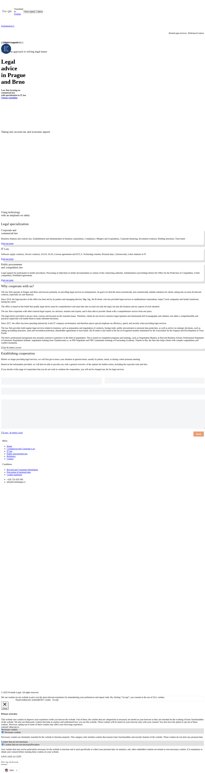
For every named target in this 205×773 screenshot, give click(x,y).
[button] (7, 243)
